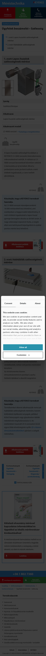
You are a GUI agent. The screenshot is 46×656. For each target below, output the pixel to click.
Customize (21, 355)
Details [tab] (23, 303)
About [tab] (38, 303)
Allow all (23, 347)
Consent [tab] (8, 303)
